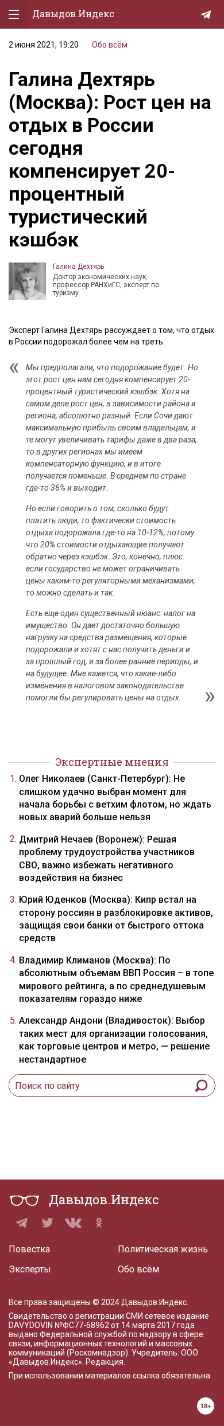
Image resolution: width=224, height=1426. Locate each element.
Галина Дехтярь (78, 267)
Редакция (104, 1361)
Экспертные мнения (112, 762)
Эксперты (30, 1269)
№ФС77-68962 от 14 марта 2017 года (125, 1325)
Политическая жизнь (163, 1249)
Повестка (29, 1249)
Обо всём (110, 44)
